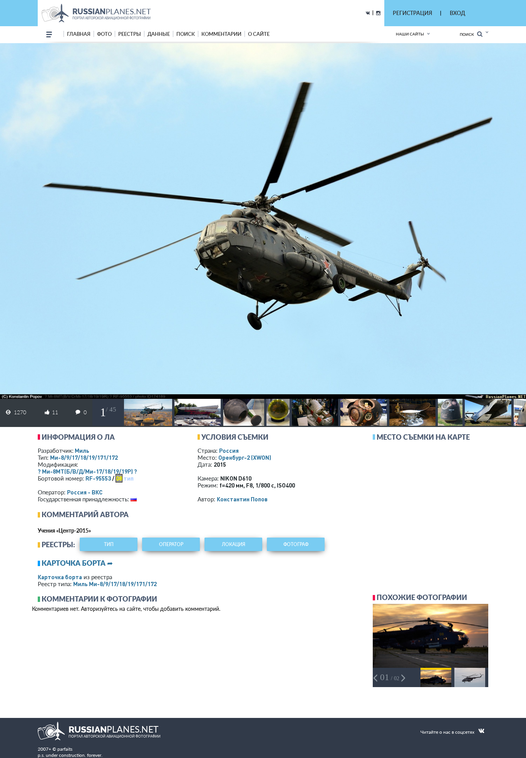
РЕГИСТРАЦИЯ (412, 13)
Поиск (468, 34)
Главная (78, 34)
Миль (82, 450)
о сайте (259, 34)
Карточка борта (60, 576)
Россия (229, 450)
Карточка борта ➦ (77, 563)
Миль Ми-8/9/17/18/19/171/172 (115, 583)
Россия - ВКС (84, 492)
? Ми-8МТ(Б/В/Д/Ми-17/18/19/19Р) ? (87, 471)
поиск (185, 34)
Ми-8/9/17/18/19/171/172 (84, 457)
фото (104, 34)
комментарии (221, 34)
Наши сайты (410, 34)
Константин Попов (242, 499)
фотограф (295, 544)
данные (158, 34)
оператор (171, 544)
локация (233, 544)
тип (129, 478)
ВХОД (457, 13)
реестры (129, 34)
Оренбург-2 (244, 457)
